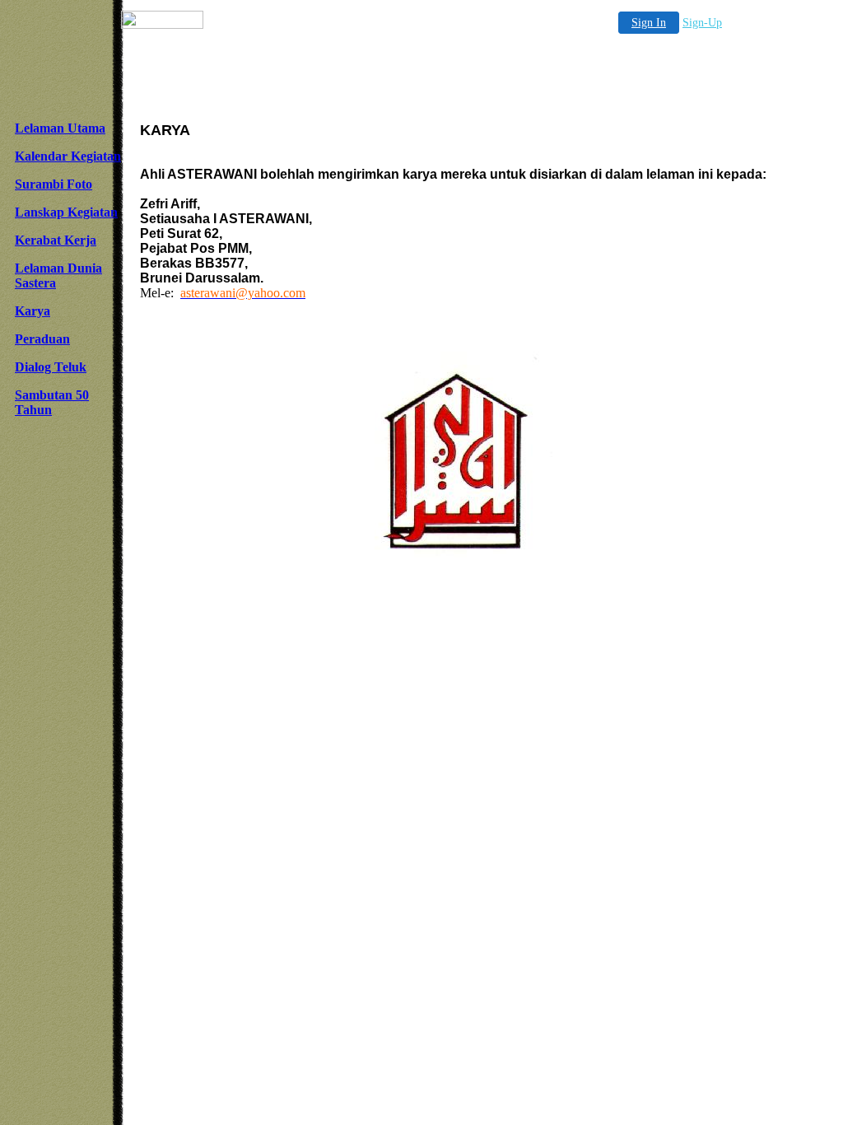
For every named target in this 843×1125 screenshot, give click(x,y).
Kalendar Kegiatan (68, 156)
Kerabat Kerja (55, 240)
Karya (32, 311)
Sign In (648, 22)
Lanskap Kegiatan (66, 212)
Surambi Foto (53, 184)
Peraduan (42, 339)
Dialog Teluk (50, 367)
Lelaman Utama (60, 128)
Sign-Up (702, 22)
